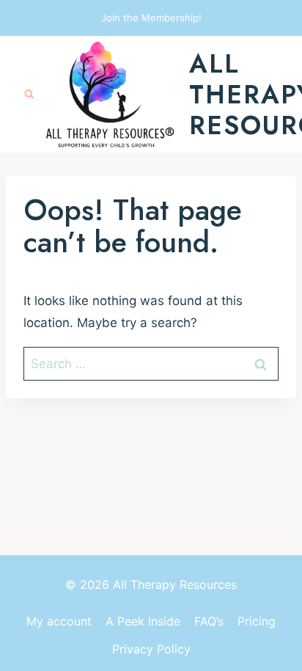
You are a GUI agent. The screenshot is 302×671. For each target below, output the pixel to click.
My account (59, 621)
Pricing (256, 621)
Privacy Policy (151, 649)
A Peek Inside (143, 621)
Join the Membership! (151, 17)
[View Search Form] (29, 94)
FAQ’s (209, 621)
